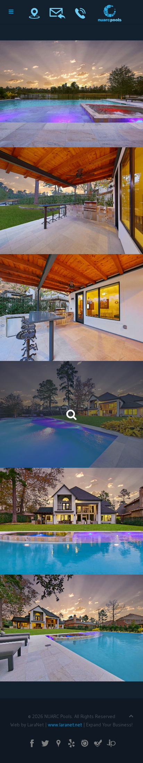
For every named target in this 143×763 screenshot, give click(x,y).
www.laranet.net (65, 725)
